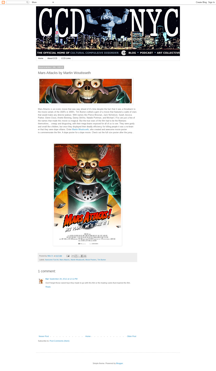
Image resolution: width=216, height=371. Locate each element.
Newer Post (44, 336)
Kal (47, 279)
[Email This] (73, 256)
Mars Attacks (65, 260)
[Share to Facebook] (82, 256)
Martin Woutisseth (80, 129)
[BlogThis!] (76, 256)
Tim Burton (101, 260)
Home (40, 58)
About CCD (52, 58)
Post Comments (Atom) (59, 341)
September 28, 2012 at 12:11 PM (63, 279)
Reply (48, 287)
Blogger (119, 363)
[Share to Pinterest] (85, 256)
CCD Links (66, 58)
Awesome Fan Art (52, 260)
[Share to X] (79, 256)
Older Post (131, 336)
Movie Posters (90, 260)
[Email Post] (68, 256)
